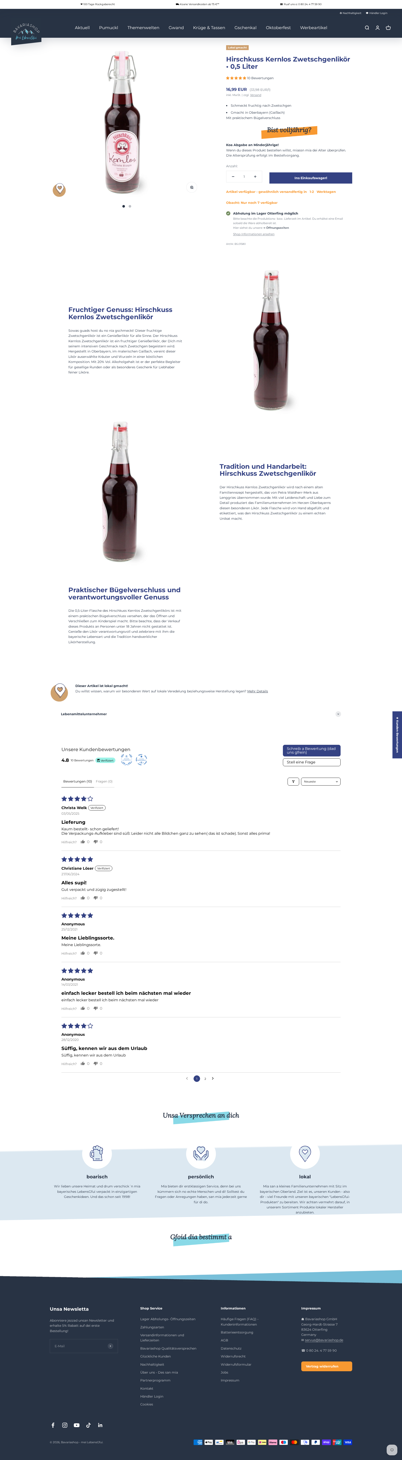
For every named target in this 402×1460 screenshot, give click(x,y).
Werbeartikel (313, 27)
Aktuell (82, 27)
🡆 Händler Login (376, 13)
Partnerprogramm (155, 1380)
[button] (236, 78)
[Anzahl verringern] (233, 176)
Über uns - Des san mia (159, 1372)
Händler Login (151, 1396)
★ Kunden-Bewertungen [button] (397, 735)
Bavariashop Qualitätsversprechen (168, 1348)
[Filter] (293, 782)
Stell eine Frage (301, 762)
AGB (224, 1340)
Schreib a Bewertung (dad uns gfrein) (311, 750)
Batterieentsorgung (237, 1332)
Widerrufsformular (236, 1364)
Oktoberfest (278, 27)
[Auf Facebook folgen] (53, 1425)
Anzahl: (232, 166)
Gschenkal (245, 27)
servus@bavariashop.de (324, 1340)
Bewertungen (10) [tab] (77, 781)
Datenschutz (231, 1348)
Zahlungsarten (152, 1327)
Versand (255, 95)
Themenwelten (143, 27)
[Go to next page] (214, 1078)
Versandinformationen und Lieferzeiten (162, 1337)
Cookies (146, 1404)
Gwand (176, 27)
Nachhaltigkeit (152, 1364)
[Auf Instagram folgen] (65, 1425)
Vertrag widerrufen (322, 1366)
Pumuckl (108, 27)
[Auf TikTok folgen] (88, 1425)
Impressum (230, 1380)
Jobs (224, 1372)
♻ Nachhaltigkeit (350, 13)
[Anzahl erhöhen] (255, 176)
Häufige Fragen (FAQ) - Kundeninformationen (239, 1321)
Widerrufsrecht (233, 1356)
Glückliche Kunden (155, 1356)
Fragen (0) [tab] (104, 781)
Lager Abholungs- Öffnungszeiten (167, 1319)
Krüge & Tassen (209, 27)
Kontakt (146, 1388)
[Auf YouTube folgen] (77, 1425)
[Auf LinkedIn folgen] (100, 1425)
